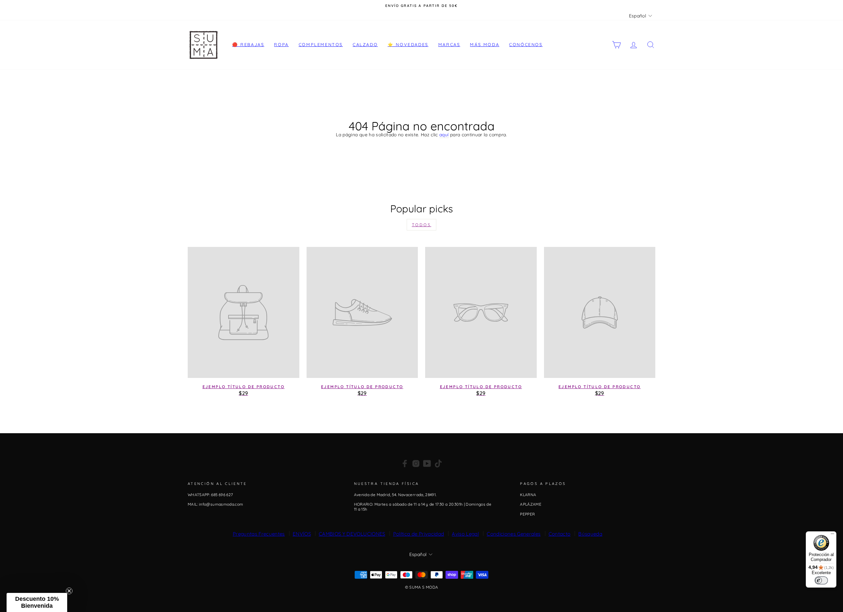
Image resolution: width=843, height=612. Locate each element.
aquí (444, 135)
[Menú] (832, 535)
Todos (421, 224)
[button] (37, 602)
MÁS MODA (484, 44)
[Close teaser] (69, 591)
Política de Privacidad (418, 533)
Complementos (321, 44)
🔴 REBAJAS (248, 44)
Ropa (281, 44)
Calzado (365, 44)
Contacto (560, 533)
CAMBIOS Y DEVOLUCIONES (352, 533)
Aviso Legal (465, 533)
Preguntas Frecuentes (259, 533)
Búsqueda (590, 533)
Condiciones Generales (513, 533)
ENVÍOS (302, 533)
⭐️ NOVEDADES (408, 44)
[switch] (821, 580)
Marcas (449, 44)
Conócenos (525, 44)
